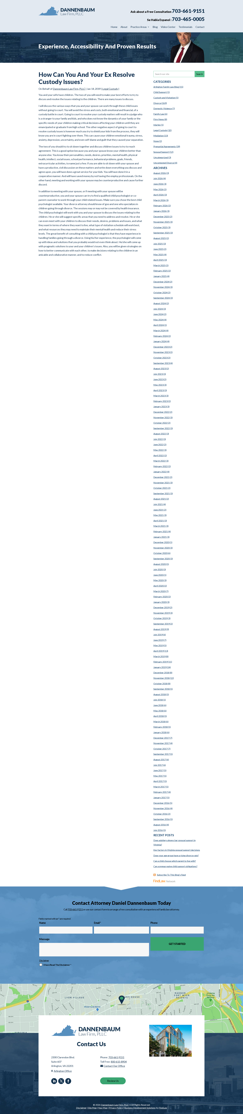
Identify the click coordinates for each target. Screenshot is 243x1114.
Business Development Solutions (140, 1107)
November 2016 (161, 808)
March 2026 (159, 200)
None (156, 141)
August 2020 (159, 564)
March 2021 (159, 526)
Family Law (158, 114)
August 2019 (159, 629)
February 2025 (160, 270)
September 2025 (161, 232)
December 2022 (161, 412)
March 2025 (159, 265)
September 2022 (161, 428)
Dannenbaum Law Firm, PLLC (69, 88)
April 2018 (158, 716)
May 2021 (158, 515)
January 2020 (159, 602)
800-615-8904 (119, 1061)
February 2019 (160, 661)
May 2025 (158, 254)
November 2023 (161, 352)
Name (42, 922)
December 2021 (161, 477)
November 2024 (161, 287)
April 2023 (158, 390)
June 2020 (158, 575)
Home (114, 27)
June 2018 (158, 705)
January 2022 (159, 471)
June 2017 (158, 770)
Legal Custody (110, 88)
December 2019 (161, 607)
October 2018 (160, 683)
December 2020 (161, 542)
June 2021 (158, 509)
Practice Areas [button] (138, 27)
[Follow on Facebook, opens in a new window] (68, 1081)
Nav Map (102, 1107)
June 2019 (158, 640)
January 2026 (159, 211)
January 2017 (159, 797)
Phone (154, 922)
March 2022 (159, 460)
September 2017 (161, 754)
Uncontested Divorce (163, 162)
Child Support (160, 92)
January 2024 (159, 341)
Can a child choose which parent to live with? (174, 861)
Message (44, 939)
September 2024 (161, 297)
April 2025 (158, 259)
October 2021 (160, 488)
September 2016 (161, 819)
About (124, 27)
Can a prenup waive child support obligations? (175, 866)
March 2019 (159, 656)
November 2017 (161, 743)
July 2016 (158, 830)
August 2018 (159, 694)
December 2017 (161, 737)
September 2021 (161, 493)
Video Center (168, 27)
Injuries (156, 124)
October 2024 (160, 292)
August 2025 (159, 238)
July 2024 (158, 308)
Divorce (157, 103)
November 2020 (161, 547)
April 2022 (158, 455)
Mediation (158, 135)
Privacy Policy (116, 1107)
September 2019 (161, 623)
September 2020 (161, 558)
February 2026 (160, 205)
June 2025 (158, 249)
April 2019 (158, 651)
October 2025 (160, 227)
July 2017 (158, 765)
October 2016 (160, 813)
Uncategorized (160, 157)
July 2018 (158, 699)
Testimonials (185, 27)
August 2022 (159, 433)
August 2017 (159, 759)
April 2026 (158, 194)
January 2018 (159, 732)
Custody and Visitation (164, 97)
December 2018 (161, 672)
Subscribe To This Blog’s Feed (171, 874)
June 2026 (158, 184)
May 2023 (158, 384)
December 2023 (161, 346)
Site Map (92, 1107)
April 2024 (158, 325)
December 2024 (161, 281)
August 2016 (159, 824)
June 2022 (158, 444)
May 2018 (158, 710)
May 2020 (158, 580)
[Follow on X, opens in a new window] (61, 1081)
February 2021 (160, 531)
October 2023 (160, 357)
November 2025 (161, 221)
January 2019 (159, 667)
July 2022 (158, 439)
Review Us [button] (113, 1080)
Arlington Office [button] (63, 1070)
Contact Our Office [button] (114, 1065)
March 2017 (159, 786)
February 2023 (160, 401)
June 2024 (158, 314)
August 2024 (159, 303)
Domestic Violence (162, 108)
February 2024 (160, 336)
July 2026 (158, 178)
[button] (240, 1093)
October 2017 (160, 748)
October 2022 (160, 422)
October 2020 (160, 553)
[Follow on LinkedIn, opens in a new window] (54, 1081)
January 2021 (159, 537)
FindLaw (163, 1107)
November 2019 (161, 613)
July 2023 (158, 374)
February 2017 (160, 792)
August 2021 (159, 498)
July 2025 (158, 243)
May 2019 (158, 645)
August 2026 (159, 173)
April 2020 (158, 585)
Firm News (158, 119)
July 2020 (158, 569)
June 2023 (158, 379)
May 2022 (158, 450)
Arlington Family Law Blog (166, 86)
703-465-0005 (188, 19)
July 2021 (158, 504)
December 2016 (161, 803)
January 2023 (159, 406)
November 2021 (161, 482)
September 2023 (161, 363)
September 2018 (161, 689)
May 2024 (158, 319)
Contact (199, 27)
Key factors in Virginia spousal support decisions (176, 850)
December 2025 (161, 216)
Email (97, 922)
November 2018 (161, 678)
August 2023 (159, 368)
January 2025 (159, 276)
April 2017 (158, 781)
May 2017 (158, 775)
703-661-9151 (188, 11)
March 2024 (159, 330)
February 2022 (160, 466)
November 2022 (161, 417)
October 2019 (160, 618)
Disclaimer (44, 960)
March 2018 (159, 721)
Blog (155, 27)
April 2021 (158, 520)
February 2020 (160, 596)
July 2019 (158, 634)
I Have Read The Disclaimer (57, 964)
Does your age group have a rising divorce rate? (176, 855)
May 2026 (158, 189)
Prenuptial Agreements (164, 146)
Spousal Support (161, 152)
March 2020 (159, 591)
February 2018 (160, 727)
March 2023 (159, 395)
